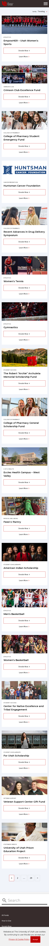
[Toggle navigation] (45, 3)
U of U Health (9, 469)
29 (31, 878)
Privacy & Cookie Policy (19, 939)
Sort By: (34, 12)
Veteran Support (10, 798)
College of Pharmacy (12, 133)
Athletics (7, 37)
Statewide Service (10, 844)
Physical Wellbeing (11, 519)
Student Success (10, 370)
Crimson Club (9, 87)
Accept (36, 940)
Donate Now (23, 50)
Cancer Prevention (11, 182)
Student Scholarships (12, 565)
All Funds (5, 915)
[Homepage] (8, 3)
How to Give (6, 921)
